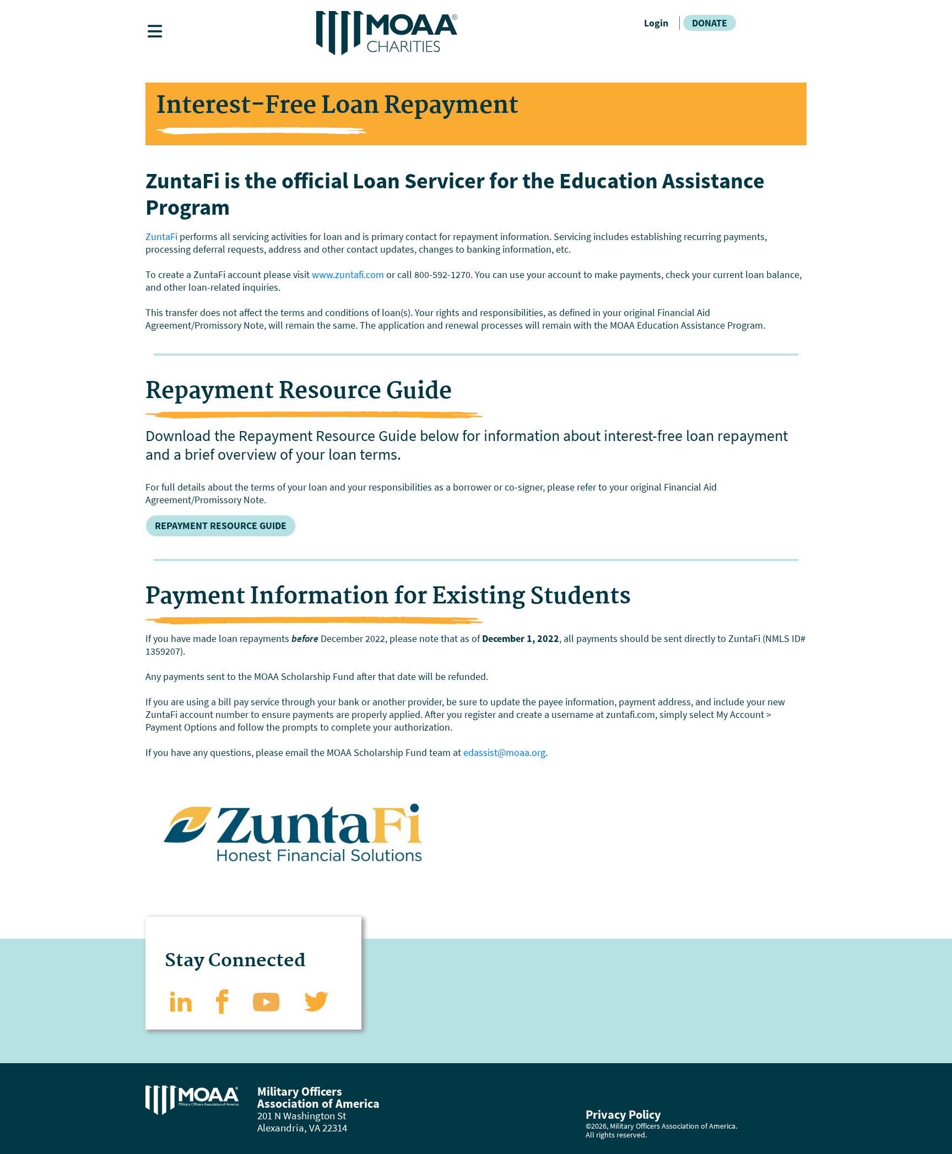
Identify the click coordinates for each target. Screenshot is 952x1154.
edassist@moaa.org (504, 752)
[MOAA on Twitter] (316, 1000)
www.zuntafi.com (348, 274)
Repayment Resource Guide (220, 525)
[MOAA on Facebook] (222, 1000)
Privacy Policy (623, 1114)
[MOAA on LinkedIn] (181, 1000)
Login (656, 23)
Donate (709, 23)
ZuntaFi (161, 236)
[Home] (476, 33)
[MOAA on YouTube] (266, 1000)
